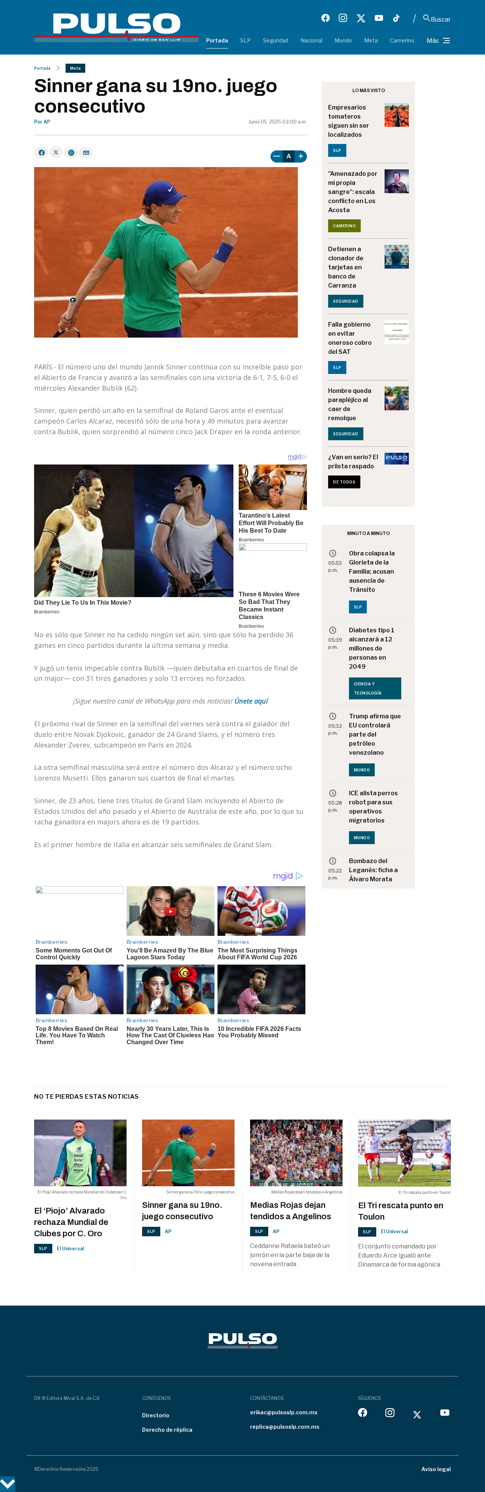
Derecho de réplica (167, 1429)
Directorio (155, 1415)
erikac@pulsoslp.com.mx (284, 1412)
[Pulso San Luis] (116, 27)
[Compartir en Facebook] (41, 152)
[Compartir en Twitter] (56, 152)
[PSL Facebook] (325, 18)
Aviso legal (436, 1469)
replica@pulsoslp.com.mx (284, 1426)
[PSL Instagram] (343, 18)
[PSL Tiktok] (396, 18)
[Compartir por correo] (86, 152)
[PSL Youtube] (379, 18)
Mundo (343, 40)
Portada (217, 40)
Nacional (311, 40)
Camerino (402, 40)
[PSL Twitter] (361, 18)
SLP (245, 40)
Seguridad (275, 40)
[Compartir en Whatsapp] (71, 152)
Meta (371, 40)
